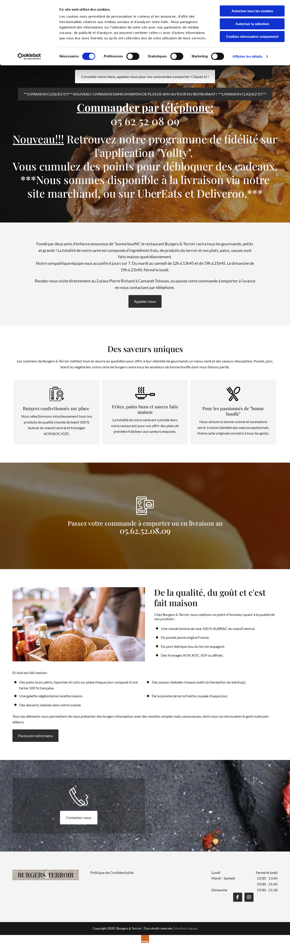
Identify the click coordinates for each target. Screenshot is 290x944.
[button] (145, 76)
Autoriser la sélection (252, 24)
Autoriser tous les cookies (252, 11)
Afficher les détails (247, 56)
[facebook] (237, 897)
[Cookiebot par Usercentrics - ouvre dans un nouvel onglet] (29, 56)
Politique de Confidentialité (111, 872)
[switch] (132, 56)
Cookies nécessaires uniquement (252, 36)
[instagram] (249, 897)
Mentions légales (186, 928)
